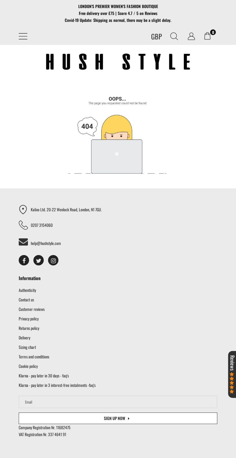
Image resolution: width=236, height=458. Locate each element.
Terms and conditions (34, 357)
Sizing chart (27, 347)
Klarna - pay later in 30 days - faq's (44, 376)
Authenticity (27, 290)
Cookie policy (28, 366)
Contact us (26, 300)
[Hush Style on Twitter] (38, 260)
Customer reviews (32, 309)
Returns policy (29, 328)
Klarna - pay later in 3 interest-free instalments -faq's (57, 385)
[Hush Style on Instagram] (53, 260)
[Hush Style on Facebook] (24, 260)
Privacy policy (29, 319)
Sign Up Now (114, 418)
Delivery (24, 338)
